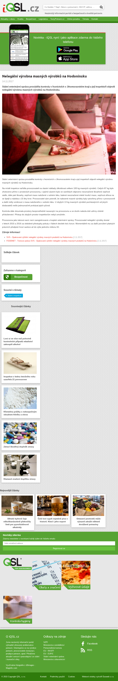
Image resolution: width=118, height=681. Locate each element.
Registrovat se (59, 548)
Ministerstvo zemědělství (53, 645)
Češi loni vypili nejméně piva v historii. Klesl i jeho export (53, 520)
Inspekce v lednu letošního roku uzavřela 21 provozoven (19, 378)
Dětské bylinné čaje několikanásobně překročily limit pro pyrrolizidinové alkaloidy (17, 523)
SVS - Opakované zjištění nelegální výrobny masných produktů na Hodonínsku (39, 237)
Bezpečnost (31, 19)
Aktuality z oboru (8, 19)
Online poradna (73, 19)
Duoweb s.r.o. (108, 677)
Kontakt (95, 19)
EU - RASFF (48, 651)
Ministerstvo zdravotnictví (54, 659)
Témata (85, 19)
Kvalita (20, 19)
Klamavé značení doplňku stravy (20, 479)
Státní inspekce (14, 295)
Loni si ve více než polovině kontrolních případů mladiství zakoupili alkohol (18, 341)
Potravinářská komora (52, 648)
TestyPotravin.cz (57, 19)
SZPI (45, 642)
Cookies (71, 677)
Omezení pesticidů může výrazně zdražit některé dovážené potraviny (89, 522)
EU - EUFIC (48, 654)
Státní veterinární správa (53, 656)
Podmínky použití (57, 677)
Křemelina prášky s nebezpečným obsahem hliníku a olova (20, 413)
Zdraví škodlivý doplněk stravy (19, 447)
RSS (89, 650)
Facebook (92, 643)
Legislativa (43, 19)
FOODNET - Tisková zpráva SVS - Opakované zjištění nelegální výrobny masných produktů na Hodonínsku (51, 241)
